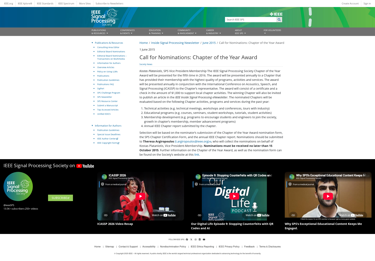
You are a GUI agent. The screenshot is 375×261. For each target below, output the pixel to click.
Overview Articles (105, 67)
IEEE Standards (45, 3)
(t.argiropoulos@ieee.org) (192, 141)
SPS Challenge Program (108, 92)
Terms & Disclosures (270, 246)
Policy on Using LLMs (107, 71)
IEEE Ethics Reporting (202, 246)
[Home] (105, 11)
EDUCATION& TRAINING (155, 32)
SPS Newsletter (104, 97)
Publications (103, 75)
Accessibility (148, 246)
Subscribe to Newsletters (109, 3)
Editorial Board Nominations (111, 51)
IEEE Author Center (106, 138)
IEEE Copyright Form (107, 142)
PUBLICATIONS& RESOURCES (99, 32)
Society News (145, 64)
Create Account (350, 3)
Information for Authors (109, 63)
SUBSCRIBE (59, 198)
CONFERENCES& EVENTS (127, 32)
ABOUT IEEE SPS (239, 32)
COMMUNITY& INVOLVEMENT (186, 32)
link (196, 155)
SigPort (100, 88)
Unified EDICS (104, 114)
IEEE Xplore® (25, 3)
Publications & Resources (109, 42)
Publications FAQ (105, 84)
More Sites (85, 3)
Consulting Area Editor (108, 47)
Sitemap (109, 246)
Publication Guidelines (108, 80)
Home (143, 43)
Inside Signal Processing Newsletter (175, 43)
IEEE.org (8, 3)
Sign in (367, 3)
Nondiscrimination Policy (173, 246)
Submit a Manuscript (107, 105)
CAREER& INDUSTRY (212, 32)
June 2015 (209, 43)
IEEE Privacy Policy (229, 246)
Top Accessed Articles (108, 109)
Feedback (249, 246)
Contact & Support (128, 246)
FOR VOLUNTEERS (272, 30)
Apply (279, 19)
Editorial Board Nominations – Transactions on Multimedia (112, 57)
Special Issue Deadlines (108, 134)
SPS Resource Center (107, 101)
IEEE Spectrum (66, 3)
